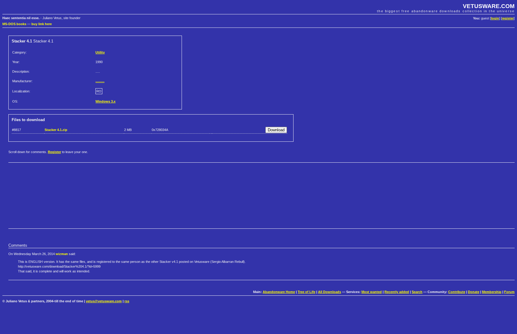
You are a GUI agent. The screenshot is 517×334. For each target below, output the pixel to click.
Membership (491, 292)
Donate (473, 292)
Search (417, 292)
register (508, 18)
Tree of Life (306, 292)
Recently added (396, 292)
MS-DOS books (14, 24)
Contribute (456, 292)
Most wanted (371, 292)
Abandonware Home (279, 292)
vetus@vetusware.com (104, 301)
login (495, 18)
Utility (100, 52)
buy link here (41, 24)
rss (126, 301)
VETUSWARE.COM (489, 6)
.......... (99, 81)
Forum (509, 292)
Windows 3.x (105, 101)
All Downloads (329, 292)
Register (54, 152)
